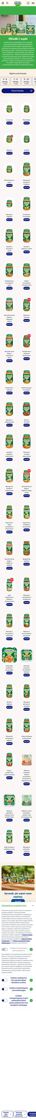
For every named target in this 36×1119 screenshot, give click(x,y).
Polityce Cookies (27, 935)
